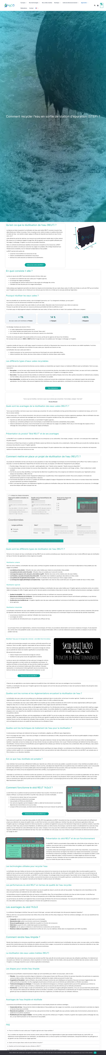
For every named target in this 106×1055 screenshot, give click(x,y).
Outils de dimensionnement (70, 2)
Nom (43, 532)
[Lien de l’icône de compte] (98, 5)
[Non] (104, 1052)
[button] (26, 2)
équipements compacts (32, 750)
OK (95, 1052)
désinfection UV (20, 740)
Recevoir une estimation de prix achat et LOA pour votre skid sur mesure (36, 541)
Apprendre (84, 2)
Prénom (36, 532)
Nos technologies (33, 2)
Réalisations (24, 8)
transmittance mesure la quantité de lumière (20, 894)
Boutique (56, 2)
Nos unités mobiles (47, 2)
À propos (23, 2)
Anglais (15, 531)
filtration (10, 740)
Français (15, 529)
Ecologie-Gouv (14, 707)
